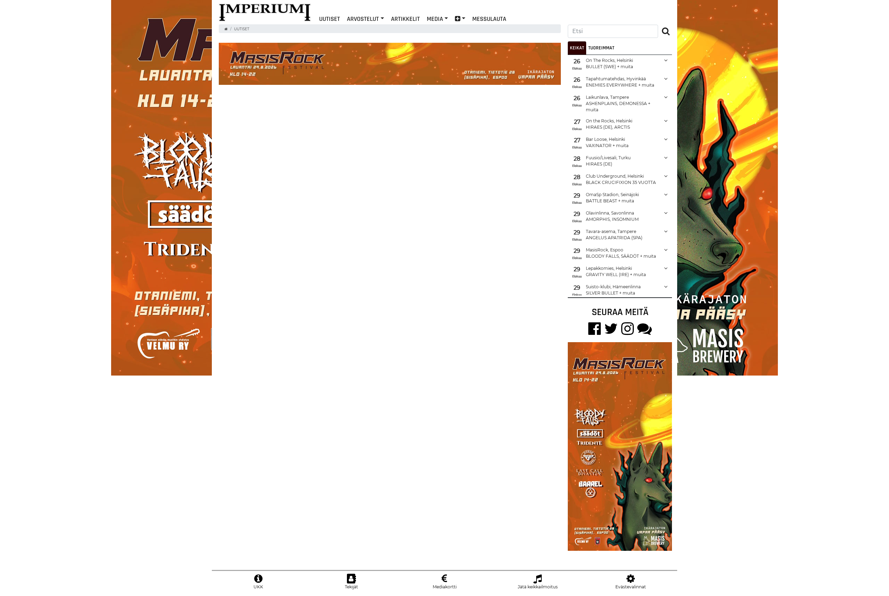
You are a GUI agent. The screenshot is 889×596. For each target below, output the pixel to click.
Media (435, 18)
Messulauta (489, 18)
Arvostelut (363, 18)
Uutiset (241, 29)
